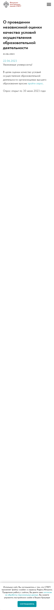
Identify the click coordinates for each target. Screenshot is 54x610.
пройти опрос (35, 83)
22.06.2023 (10, 60)
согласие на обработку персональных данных (28, 593)
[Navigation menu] (49, 4)
